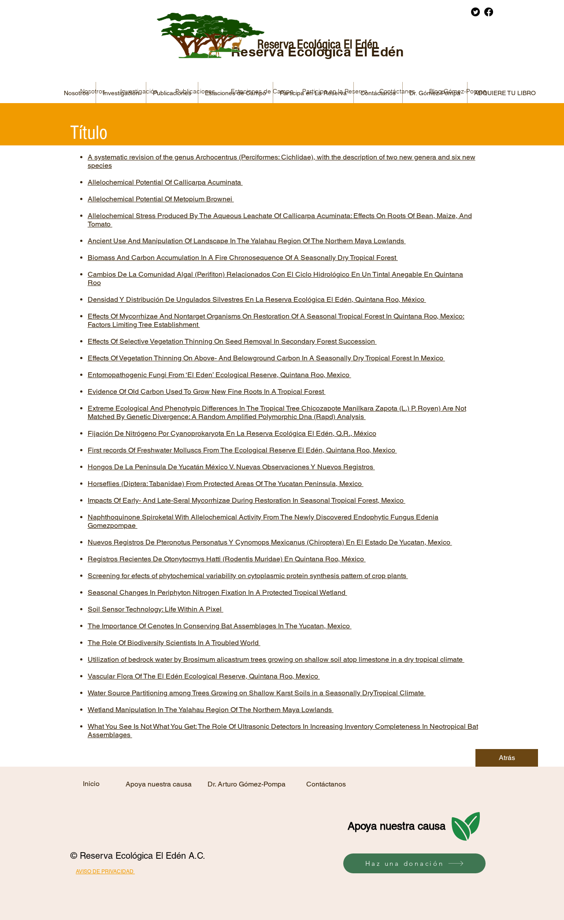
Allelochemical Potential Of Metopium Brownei (161, 199)
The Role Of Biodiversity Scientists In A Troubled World (174, 642)
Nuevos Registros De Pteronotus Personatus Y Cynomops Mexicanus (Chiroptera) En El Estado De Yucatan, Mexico (270, 542)
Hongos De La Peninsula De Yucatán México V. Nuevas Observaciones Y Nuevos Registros (231, 467)
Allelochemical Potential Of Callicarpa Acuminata (165, 182)
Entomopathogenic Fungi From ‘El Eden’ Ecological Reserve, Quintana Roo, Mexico (219, 375)
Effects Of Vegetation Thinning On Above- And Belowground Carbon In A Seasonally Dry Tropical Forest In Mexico (266, 358)
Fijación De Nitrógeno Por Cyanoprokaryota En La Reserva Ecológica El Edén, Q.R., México (232, 433)
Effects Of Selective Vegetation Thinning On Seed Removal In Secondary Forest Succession (232, 341)
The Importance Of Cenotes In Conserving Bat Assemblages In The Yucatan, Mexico (220, 626)
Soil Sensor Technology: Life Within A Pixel (155, 609)
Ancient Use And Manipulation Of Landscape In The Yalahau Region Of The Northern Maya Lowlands (247, 241)
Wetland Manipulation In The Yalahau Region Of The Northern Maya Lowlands (211, 709)
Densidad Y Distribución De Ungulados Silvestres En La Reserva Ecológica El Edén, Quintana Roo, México (257, 299)
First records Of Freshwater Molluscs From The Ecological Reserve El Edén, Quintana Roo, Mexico (242, 450)
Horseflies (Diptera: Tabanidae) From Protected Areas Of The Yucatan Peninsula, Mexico (226, 483)
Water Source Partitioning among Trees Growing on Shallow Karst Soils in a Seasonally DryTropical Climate (257, 693)
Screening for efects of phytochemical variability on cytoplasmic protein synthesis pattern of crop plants (248, 575)
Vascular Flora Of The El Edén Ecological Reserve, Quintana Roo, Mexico (204, 676)
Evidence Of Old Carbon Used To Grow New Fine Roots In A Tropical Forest (207, 391)
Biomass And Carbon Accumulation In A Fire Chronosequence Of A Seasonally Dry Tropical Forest (243, 257)
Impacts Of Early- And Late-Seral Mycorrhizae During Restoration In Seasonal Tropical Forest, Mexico (246, 500)
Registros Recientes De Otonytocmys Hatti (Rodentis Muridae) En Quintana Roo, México (227, 559)
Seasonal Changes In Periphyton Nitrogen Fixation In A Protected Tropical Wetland (217, 592)
